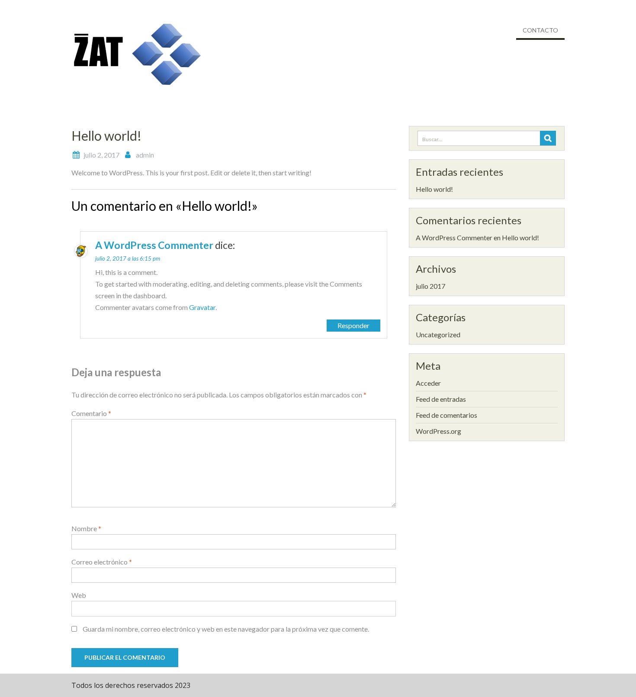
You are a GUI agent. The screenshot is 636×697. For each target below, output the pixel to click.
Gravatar (202, 307)
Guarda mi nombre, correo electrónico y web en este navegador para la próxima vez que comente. (226, 629)
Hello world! (434, 189)
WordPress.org (438, 431)
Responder (353, 325)
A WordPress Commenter (154, 245)
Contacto (540, 30)
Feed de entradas (441, 399)
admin (145, 155)
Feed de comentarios (446, 415)
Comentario (91, 413)
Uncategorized (438, 334)
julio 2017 (430, 286)
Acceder (428, 383)
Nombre (86, 528)
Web (78, 595)
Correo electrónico (101, 562)
